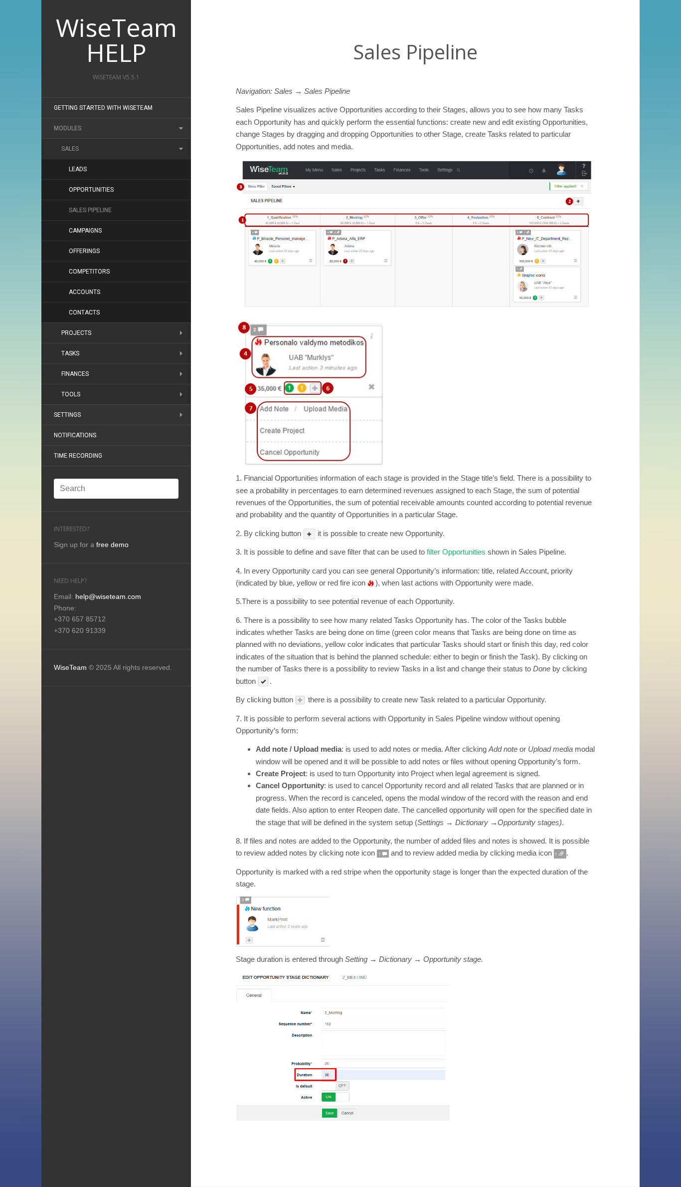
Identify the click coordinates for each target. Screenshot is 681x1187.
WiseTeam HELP (116, 40)
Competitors (89, 271)
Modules (67, 128)
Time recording (78, 455)
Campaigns (85, 230)
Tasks (70, 353)
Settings (67, 414)
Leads (78, 169)
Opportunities (91, 189)
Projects (76, 332)
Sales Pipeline (90, 210)
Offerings (84, 251)
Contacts (84, 312)
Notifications (75, 435)
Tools (70, 394)
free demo (112, 545)
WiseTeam (70, 667)
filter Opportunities (456, 552)
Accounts (84, 292)
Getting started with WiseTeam (103, 107)
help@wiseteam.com (108, 596)
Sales (70, 148)
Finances (75, 373)
